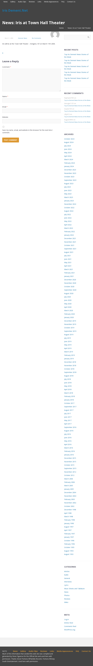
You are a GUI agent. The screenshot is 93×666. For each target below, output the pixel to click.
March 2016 (68, 448)
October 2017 (69, 403)
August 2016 (68, 431)
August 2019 (68, 334)
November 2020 (70, 283)
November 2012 (70, 472)
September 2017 (70, 407)
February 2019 (69, 355)
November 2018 (70, 365)
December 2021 (70, 238)
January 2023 (69, 201)
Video (66, 602)
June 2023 (67, 190)
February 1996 (69, 544)
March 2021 (68, 269)
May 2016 (67, 441)
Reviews (67, 599)
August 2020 (68, 293)
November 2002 (70, 503)
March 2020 (68, 310)
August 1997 (68, 527)
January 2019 (69, 359)
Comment (6, 67)
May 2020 (67, 304)
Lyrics (66, 585)
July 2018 (67, 379)
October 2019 (69, 328)
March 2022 (68, 228)
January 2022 (69, 235)
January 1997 (69, 537)
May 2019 (67, 345)
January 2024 (69, 166)
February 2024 (69, 163)
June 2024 (67, 149)
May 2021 (67, 262)
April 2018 (67, 389)
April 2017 (67, 424)
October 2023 (69, 177)
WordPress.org (69, 630)
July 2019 (67, 338)
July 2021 (67, 255)
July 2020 (67, 297)
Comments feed (70, 626)
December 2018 (70, 362)
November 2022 (70, 204)
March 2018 (68, 393)
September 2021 (70, 249)
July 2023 (67, 187)
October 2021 (69, 245)
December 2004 (70, 492)
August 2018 (68, 376)
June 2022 (67, 218)
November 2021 (70, 242)
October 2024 (69, 139)
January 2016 (69, 455)
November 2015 (70, 462)
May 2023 (67, 194)
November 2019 (70, 324)
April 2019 (67, 348)
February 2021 (69, 273)
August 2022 (68, 211)
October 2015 (69, 465)
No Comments (36, 38)
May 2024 (67, 152)
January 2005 (69, 489)
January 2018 (69, 400)
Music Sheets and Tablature (74, 588)
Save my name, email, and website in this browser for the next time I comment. (27, 131)
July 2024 (67, 146)
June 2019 (67, 341)
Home (61, 28)
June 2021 (67, 259)
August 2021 (68, 252)
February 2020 (69, 314)
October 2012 (69, 475)
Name (5, 96)
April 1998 (67, 513)
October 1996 (69, 540)
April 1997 (67, 530)
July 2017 (67, 413)
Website (5, 117)
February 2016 (69, 451)
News (25, 38)
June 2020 (67, 300)
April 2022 (67, 225)
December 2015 (70, 458)
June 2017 (67, 417)
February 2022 (69, 231)
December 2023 (70, 170)
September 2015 (70, 468)
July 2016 (67, 434)
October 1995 (69, 547)
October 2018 (69, 369)
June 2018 (67, 383)
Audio (66, 575)
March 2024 (68, 159)
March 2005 (68, 485)
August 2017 (68, 410)
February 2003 (69, 499)
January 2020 (69, 317)
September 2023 (70, 180)
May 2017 (67, 420)
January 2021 (69, 276)
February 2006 (69, 482)
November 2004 (70, 496)
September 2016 (70, 427)
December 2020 (70, 280)
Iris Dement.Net (15, 10)
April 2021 (67, 266)
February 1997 (69, 534)
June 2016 (67, 437)
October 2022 (69, 207)
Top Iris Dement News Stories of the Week (77, 100)
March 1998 (68, 516)
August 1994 (68, 551)
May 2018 (67, 386)
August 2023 (68, 183)
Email (5, 107)
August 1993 (68, 554)
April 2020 (67, 307)
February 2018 (69, 396)
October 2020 (69, 286)
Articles (67, 571)
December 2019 (70, 321)
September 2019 (70, 331)
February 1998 (69, 520)
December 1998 (70, 510)
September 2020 (70, 290)
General (20, 38)
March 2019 (68, 352)
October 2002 (69, 506)
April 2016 (67, 444)
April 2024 (67, 156)
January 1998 (69, 523)
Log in (66, 619)
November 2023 (70, 173)
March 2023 (68, 197)
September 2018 (70, 372)
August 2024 (68, 142)
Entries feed (68, 623)
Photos (67, 595)
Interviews (68, 582)
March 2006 (68, 479)
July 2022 (67, 214)
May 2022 (67, 221)
